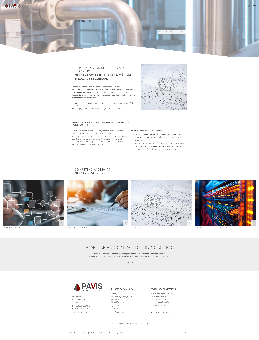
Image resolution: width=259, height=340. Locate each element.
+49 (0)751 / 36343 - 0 (82, 306)
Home (161, 31)
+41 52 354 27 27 (120, 306)
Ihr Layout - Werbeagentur (112, 332)
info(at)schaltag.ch (120, 312)
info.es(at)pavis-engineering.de (164, 312)
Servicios (170, 31)
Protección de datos (134, 323)
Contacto (146, 323)
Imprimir (121, 323)
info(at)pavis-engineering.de (84, 312)
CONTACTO (129, 263)
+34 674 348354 (159, 306)
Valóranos (112, 323)
